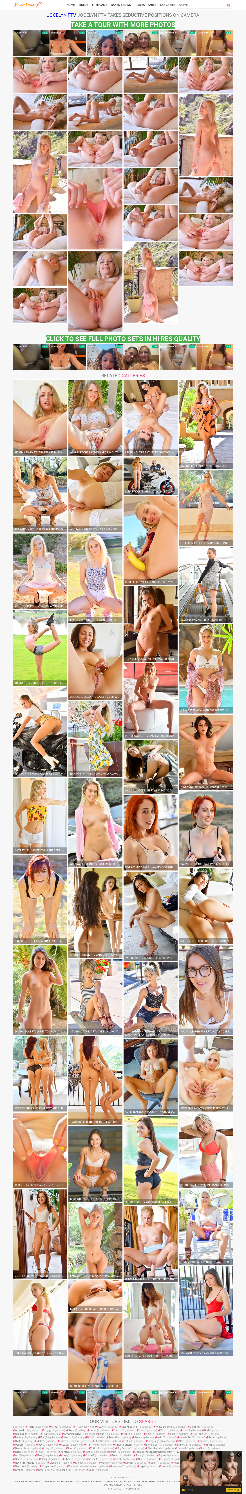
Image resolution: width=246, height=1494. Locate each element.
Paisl (118, 1459)
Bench (64, 1451)
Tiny (46, 1448)
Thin (148, 1433)
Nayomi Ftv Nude (24, 1462)
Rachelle (93, 1459)
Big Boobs (123, 1448)
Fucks (18, 1437)
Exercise (116, 1466)
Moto (40, 1441)
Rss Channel (114, 1489)
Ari (16, 1455)
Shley (44, 1459)
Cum (64, 1455)
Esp (142, 1466)
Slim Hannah (154, 1448)
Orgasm (165, 1459)
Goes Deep (21, 1433)
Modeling (55, 1462)
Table (127, 1441)
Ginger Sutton (123, 1444)
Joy (40, 1444)
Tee (39, 1451)
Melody (79, 1462)
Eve (42, 1437)
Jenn (153, 1462)
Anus (71, 1430)
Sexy (100, 1426)
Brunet (203, 1441)
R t (77, 1426)
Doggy (47, 1430)
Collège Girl (65, 1469)
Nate (40, 1455)
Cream (19, 1469)
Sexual (65, 1444)
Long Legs (153, 1441)
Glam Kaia (20, 1466)
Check (54, 1426)
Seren (93, 1430)
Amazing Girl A (72, 1433)
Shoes (18, 1459)
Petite (112, 1451)
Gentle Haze (22, 1448)
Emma (165, 1466)
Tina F (209, 1444)
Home (71, 4)
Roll (89, 1437)
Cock (91, 1469)
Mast (104, 1462)
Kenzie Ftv (185, 1437)
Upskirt (19, 1444)
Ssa (141, 1430)
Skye (137, 1437)
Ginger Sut (48, 1466)
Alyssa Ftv (21, 1430)
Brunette (182, 1444)
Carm (117, 1430)
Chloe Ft (90, 1455)
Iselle (172, 1433)
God (206, 1430)
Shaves (69, 1459)
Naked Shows (121, 4)
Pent (211, 1437)
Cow (40, 1469)
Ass (70, 1448)
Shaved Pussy (68, 1441)
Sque (162, 1455)
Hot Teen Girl (200, 1433)
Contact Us (132, 1489)
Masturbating (129, 1426)
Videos (83, 4)
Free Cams (99, 4)
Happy (177, 1462)
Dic (162, 1430)
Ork (140, 1459)
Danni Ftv (195, 1426)
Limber (129, 1462)
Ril (179, 1441)
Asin (159, 1437)
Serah (66, 1437)
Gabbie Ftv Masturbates (82, 1466)
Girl (17, 1451)
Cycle (18, 1441)
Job (185, 1430)
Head (101, 1433)
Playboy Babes (145, 4)
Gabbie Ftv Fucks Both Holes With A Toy (157, 1451)
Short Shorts (102, 1441)
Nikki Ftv (95, 1448)
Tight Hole (92, 1444)
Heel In (127, 1433)
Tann (139, 1455)
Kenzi (204, 1448)
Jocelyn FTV (61, 15)
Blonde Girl (152, 1444)
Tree (114, 1455)
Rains (31, 1426)
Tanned (181, 1448)
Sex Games (167, 4)
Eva (45, 1433)
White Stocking (164, 1426)
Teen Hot (114, 1437)
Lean (88, 1451)
